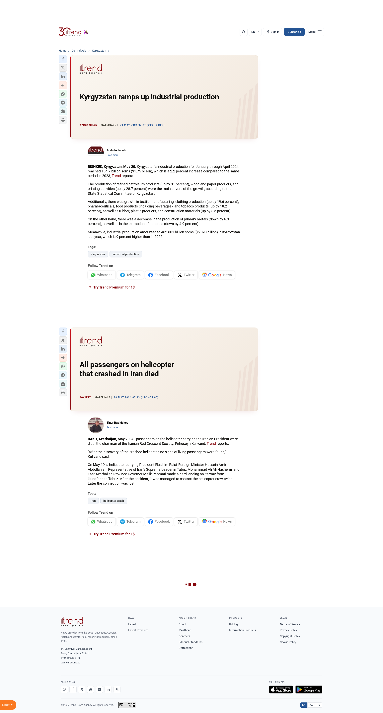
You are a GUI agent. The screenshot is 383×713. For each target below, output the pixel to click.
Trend (116, 176)
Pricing (233, 624)
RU (318, 704)
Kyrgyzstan (98, 254)
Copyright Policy (290, 636)
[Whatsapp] (64, 689)
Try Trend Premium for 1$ (114, 287)
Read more (112, 155)
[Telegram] (99, 689)
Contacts (184, 636)
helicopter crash (113, 500)
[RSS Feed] (116, 689)
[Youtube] (90, 689)
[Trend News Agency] (72, 622)
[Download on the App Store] (281, 689)
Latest (132, 624)
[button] (63, 59)
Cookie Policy (288, 642)
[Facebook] (73, 689)
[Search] (244, 32)
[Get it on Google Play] (308, 689)
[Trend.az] (73, 31)
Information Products (242, 630)
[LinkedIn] (108, 689)
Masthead (185, 630)
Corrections (186, 647)
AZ (311, 704)
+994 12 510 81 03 (71, 657)
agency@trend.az (70, 662)
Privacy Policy (288, 630)
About (182, 624)
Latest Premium (138, 630)
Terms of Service (290, 624)
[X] (81, 689)
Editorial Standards (190, 642)
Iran (93, 500)
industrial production (126, 254)
